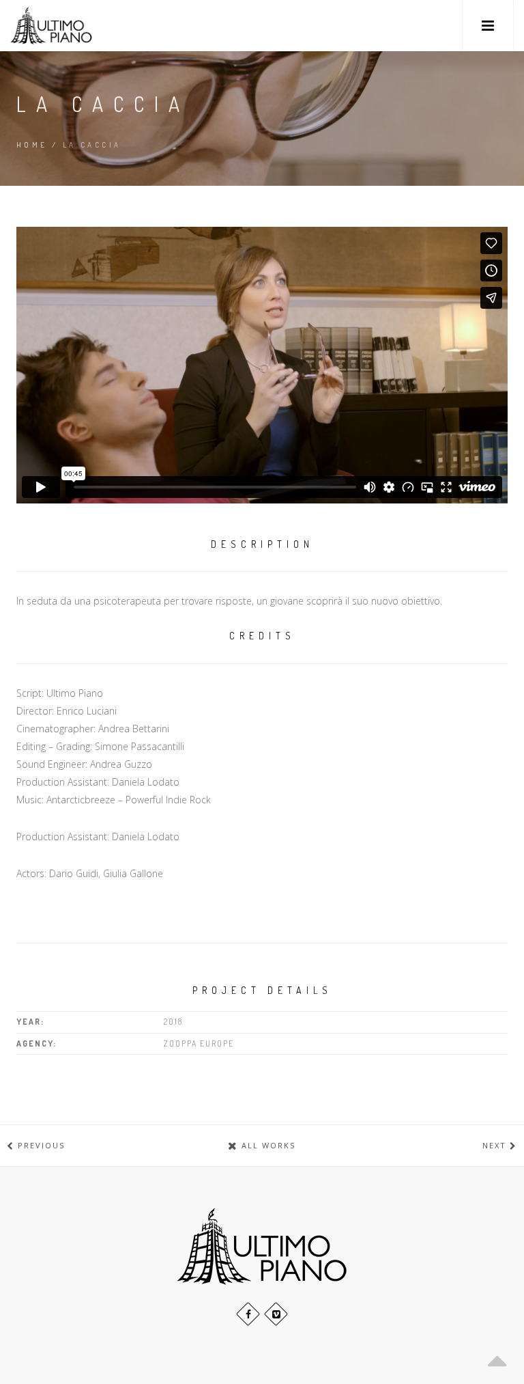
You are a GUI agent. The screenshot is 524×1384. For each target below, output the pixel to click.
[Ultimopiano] (51, 25)
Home (32, 145)
